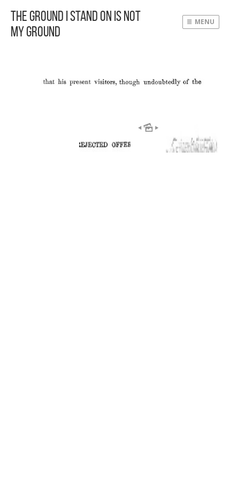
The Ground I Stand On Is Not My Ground (76, 23)
